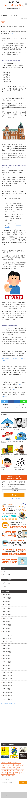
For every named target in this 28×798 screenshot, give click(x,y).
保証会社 (9, 767)
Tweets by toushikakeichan (8, 703)
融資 (3, 22)
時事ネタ (11, 772)
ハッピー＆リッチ (16, 762)
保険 (14, 767)
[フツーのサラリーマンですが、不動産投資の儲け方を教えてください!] (23, 758)
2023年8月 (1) (7, 594)
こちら (11, 33)
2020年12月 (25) (7, 672)
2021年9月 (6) (7, 645)
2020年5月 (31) (7, 695)
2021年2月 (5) (7, 665)
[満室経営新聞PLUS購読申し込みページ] (14, 510)
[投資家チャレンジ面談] (14, 537)
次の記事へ (22, 405)
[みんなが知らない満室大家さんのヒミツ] (5, 757)
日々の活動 (4, 772)
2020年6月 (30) (7, 692)
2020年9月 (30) (7, 682)
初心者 (18, 767)
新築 (22, 770)
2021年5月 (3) (7, 655)
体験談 (3, 767)
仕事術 (21, 765)
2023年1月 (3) (7, 614)
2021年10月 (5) (7, 641)
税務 (22, 772)
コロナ (3, 762)
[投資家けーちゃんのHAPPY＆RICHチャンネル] (14, 546)
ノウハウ (9, 762)
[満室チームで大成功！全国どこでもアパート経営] (14, 757)
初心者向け (4, 770)
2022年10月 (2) (7, 618)
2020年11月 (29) (7, 675)
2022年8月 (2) (7, 625)
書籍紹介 (17, 772)
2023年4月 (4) (7, 608)
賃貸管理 (8, 775)
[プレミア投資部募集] (14, 519)
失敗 (14, 770)
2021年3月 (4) (7, 662)
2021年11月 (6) (7, 638)
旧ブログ (5, 586)
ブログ (4, 571)
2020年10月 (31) (7, 678)
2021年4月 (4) (7, 658)
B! (17, 401)
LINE (23, 401)
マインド (4, 765)
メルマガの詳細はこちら (19, 498)
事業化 (16, 765)
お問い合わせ (6, 583)
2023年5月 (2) (7, 604)
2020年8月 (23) (7, 685)
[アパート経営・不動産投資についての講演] (14, 555)
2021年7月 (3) (7, 652)
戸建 (18, 770)
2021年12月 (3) (7, 635)
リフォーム (10, 765)
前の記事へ (6, 405)
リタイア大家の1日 (5, 407)
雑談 (13, 775)
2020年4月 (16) (7, 699)
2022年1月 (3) (7, 631)
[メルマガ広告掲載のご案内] (14, 528)
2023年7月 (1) (7, 598)
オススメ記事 (6, 574)
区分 (10, 770)
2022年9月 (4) (7, 621)
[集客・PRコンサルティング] (14, 564)
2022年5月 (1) (7, 628)
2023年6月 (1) (7, 601)
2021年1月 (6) (7, 668)
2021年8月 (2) (7, 648)
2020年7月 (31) (7, 689)
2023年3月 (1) (7, 611)
